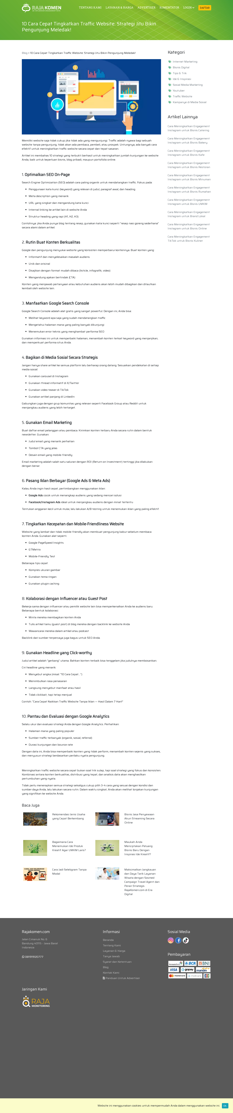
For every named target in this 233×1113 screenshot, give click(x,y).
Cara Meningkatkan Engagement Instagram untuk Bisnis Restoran (189, 165)
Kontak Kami (111, 973)
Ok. (225, 1106)
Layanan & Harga (114, 951)
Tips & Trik (180, 73)
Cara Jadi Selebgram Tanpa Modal (69, 871)
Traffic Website (182, 96)
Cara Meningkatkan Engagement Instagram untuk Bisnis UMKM (189, 202)
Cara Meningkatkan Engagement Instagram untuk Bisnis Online (189, 226)
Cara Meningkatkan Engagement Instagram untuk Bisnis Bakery (189, 140)
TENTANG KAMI (90, 7)
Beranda (108, 940)
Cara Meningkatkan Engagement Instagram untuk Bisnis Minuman (189, 177)
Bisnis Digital (181, 67)
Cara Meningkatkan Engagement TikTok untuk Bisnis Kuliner (189, 238)
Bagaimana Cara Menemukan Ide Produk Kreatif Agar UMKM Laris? (69, 846)
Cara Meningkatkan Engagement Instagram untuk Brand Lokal (189, 214)
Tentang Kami (112, 945)
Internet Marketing (185, 62)
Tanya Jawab (111, 956)
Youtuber (179, 91)
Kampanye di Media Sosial (189, 102)
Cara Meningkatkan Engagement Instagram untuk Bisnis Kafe (189, 153)
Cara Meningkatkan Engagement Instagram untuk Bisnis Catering (189, 128)
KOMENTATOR (169, 7)
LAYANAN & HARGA (119, 7)
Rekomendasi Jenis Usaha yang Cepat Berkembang (68, 816)
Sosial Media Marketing (188, 85)
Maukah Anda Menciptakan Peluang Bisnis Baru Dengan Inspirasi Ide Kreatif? (138, 848)
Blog (24, 53)
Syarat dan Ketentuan (117, 962)
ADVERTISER (146, 7)
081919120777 (33, 957)
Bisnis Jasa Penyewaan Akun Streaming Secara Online (139, 818)
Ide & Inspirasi (182, 79)
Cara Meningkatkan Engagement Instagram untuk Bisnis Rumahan (189, 189)
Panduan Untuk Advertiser (123, 978)
